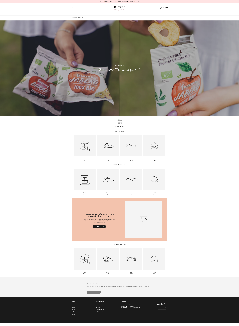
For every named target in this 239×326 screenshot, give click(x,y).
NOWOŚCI (108, 14)
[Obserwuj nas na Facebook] (158, 307)
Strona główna (74, 17)
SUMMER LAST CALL (100, 14)
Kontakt (73, 314)
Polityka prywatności (76, 312)
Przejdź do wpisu (99, 226)
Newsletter (98, 307)
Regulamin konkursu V (100, 312)
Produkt (84, 192)
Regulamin (74, 311)
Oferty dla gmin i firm (100, 309)
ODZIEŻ (119, 14)
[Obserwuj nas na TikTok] (165, 307)
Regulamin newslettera (100, 311)
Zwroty (73, 307)
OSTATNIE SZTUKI (139, 14)
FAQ (73, 304)
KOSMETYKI (114, 14)
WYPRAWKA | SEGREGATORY (128, 14)
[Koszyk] (166, 8)
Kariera (97, 305)
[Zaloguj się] (163, 8)
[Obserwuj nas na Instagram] (161, 307)
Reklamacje (74, 309)
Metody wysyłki (75, 305)
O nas (97, 304)
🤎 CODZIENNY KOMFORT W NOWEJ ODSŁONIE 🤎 (119, 2)
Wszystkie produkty (119, 126)
